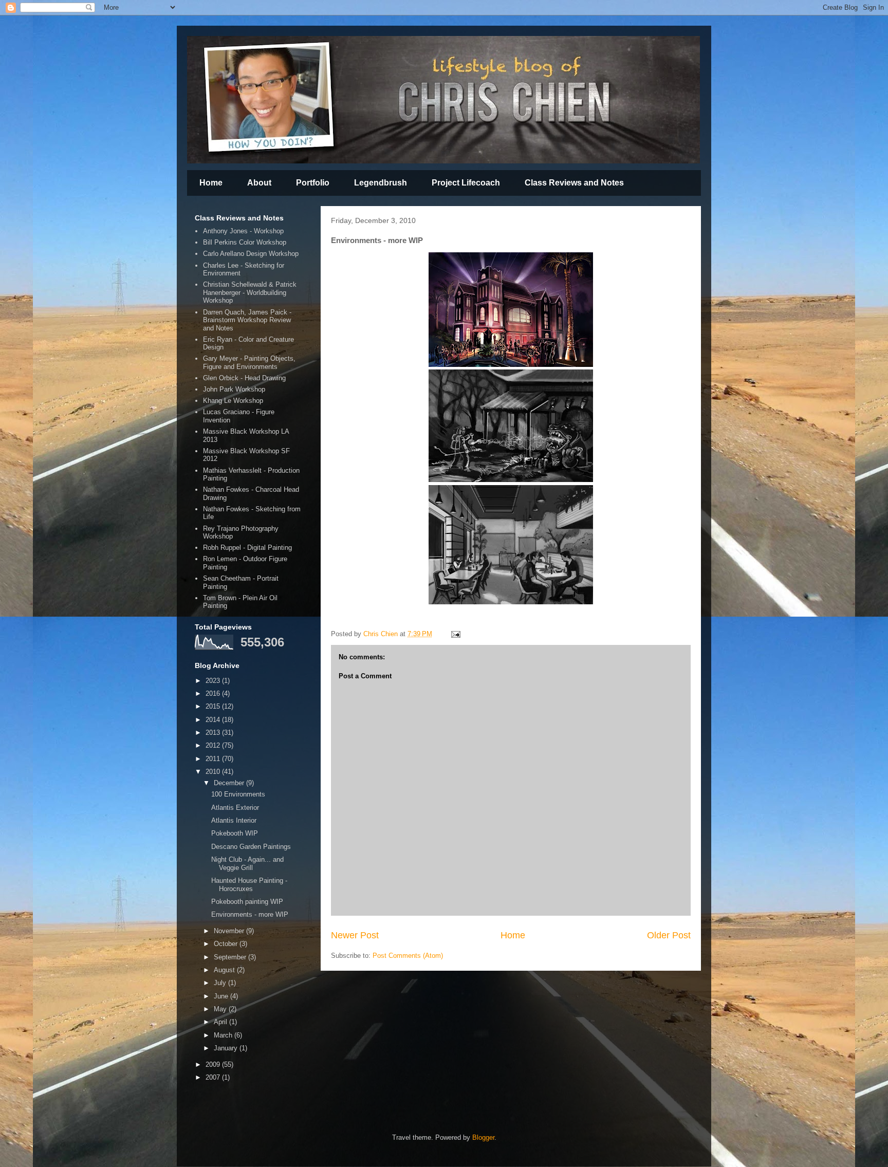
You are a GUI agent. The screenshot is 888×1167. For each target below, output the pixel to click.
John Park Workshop (234, 389)
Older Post (669, 935)
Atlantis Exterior (235, 807)
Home (211, 182)
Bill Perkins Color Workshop (244, 242)
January (226, 1048)
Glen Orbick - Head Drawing (244, 378)
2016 (214, 693)
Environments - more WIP (249, 914)
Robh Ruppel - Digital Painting (247, 547)
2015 (214, 706)
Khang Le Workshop (233, 400)
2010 (214, 771)
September (231, 957)
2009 (214, 1064)
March (224, 1035)
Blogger (483, 1137)
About (259, 182)
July (221, 983)
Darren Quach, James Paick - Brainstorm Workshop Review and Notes (247, 320)
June (222, 996)
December (230, 783)
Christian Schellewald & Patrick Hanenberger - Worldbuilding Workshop (250, 292)
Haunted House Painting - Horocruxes (249, 885)
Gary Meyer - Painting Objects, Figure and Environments (249, 363)
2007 (214, 1077)
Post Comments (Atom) (408, 955)
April (221, 1022)
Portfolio (312, 182)
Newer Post (355, 935)
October (226, 944)
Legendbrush (380, 182)
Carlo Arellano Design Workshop (251, 253)
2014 (214, 720)
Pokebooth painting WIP (247, 901)
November (230, 931)
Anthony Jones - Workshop (243, 231)
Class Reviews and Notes (574, 182)
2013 (214, 732)
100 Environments (238, 794)
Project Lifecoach (466, 182)
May (221, 1009)
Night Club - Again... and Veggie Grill (247, 864)
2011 (214, 759)
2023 (214, 680)
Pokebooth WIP (234, 833)
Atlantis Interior (233, 820)
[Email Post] (455, 634)
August (225, 970)
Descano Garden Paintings (251, 846)
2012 (214, 745)
